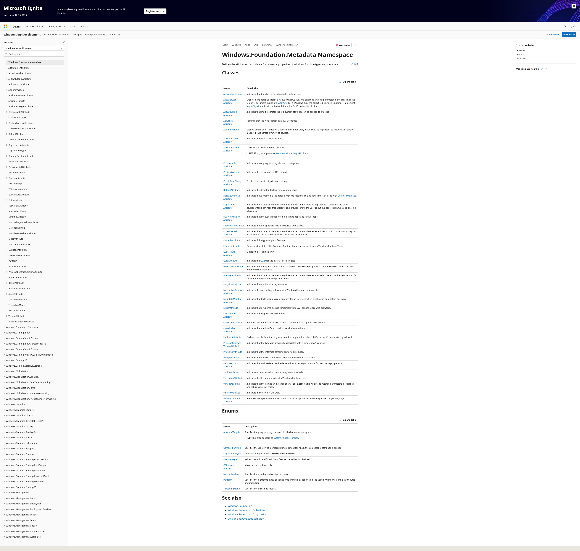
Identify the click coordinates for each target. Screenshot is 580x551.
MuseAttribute (230, 307)
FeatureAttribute (231, 246)
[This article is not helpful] (546, 69)
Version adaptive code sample (245, 518)
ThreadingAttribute (233, 378)
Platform (227, 479)
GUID (263, 260)
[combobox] (34, 48)
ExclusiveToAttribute (233, 225)
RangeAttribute (231, 357)
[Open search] (565, 26)
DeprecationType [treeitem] (17, 150)
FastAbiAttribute (231, 240)
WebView (282, 102)
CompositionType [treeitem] (17, 117)
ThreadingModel (231, 488)
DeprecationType (232, 453)
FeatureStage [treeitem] (15, 183)
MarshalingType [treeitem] (16, 227)
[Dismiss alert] (574, 6)
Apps (247, 44)
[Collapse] (64, 42)
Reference (267, 44)
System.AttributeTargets (286, 437)
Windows (236, 44)
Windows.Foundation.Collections (246, 510)
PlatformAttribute (232, 337)
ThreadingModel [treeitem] (16, 305)
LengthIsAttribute (232, 284)
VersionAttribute (231, 392)
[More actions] (355, 45)
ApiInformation (231, 129)
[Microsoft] (6, 26)
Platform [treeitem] (12, 260)
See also (521, 58)
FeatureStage (230, 459)
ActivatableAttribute (233, 94)
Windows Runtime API (287, 44)
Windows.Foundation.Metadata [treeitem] (24, 62)
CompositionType (232, 447)
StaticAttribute (230, 372)
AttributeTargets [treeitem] (16, 100)
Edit (356, 63)
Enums (520, 54)
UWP (256, 44)
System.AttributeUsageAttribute (292, 153)
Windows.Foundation (240, 506)
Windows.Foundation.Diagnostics (247, 514)
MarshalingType (231, 474)
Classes (521, 50)
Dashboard (569, 34)
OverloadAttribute (347, 195)
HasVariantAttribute (233, 266)
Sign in (572, 26)
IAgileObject (252, 106)
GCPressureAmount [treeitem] (18, 189)
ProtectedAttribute (232, 351)
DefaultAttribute (231, 190)
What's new (552, 34)
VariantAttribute (231, 383)
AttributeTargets (231, 432)
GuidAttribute (230, 260)
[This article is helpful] (542, 69)
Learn (225, 44)
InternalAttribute (232, 275)
